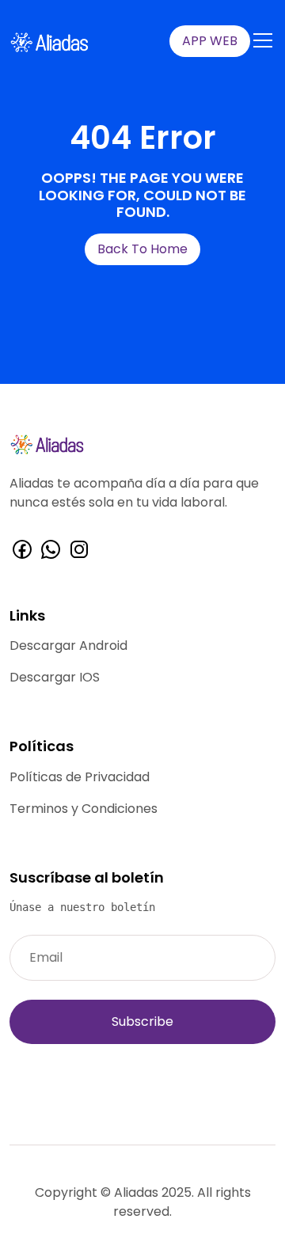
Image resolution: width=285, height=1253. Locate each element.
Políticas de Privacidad (80, 777)
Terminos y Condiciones (84, 808)
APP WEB (210, 41)
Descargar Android (68, 645)
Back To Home (142, 249)
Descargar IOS (55, 677)
